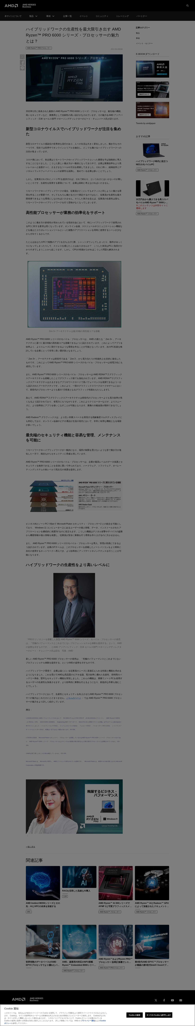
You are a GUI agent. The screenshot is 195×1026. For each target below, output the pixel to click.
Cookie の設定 (134, 1015)
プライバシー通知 (88, 1021)
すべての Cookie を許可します (159, 1015)
